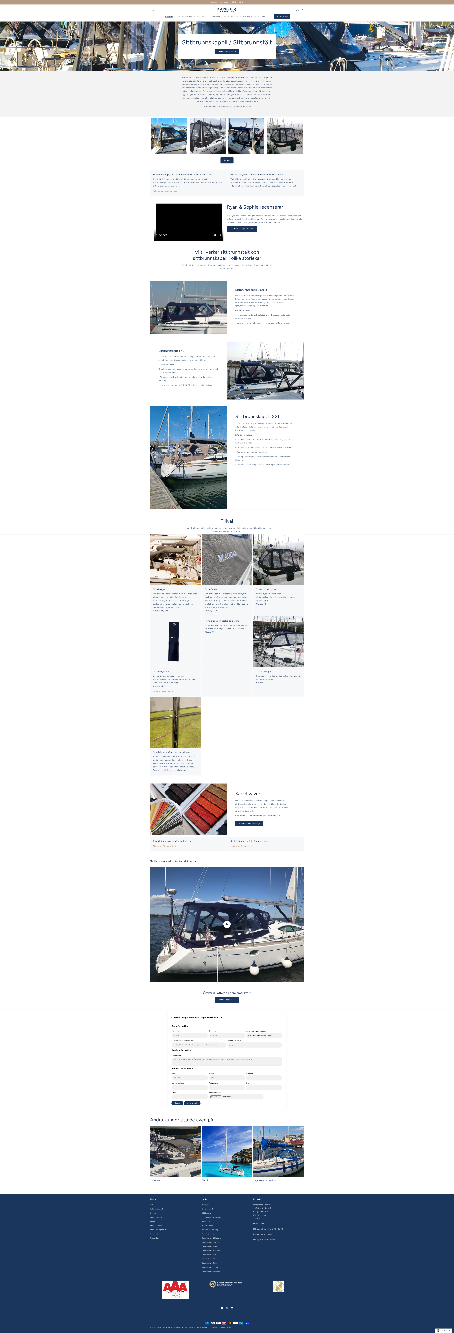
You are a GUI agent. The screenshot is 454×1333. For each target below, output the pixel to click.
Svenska (444, 1331)
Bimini (205, 1180)
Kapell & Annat (161, 1327)
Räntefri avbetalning (210, 1230)
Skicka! (177, 1103)
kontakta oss (226, 106)
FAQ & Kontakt (156, 1217)
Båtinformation (180, 1026)
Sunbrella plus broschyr (249, 824)
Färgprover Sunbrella (239, 846)
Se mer (227, 160)
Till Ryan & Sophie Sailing (242, 229)
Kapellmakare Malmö (210, 1246)
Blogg (152, 1221)
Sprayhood (155, 1180)
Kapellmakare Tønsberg (211, 1271)
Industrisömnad (156, 1209)
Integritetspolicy (157, 1234)
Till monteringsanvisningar (165, 191)
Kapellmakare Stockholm (212, 1234)
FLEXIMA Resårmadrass (211, 1217)
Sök (151, 1205)
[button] (152, 9)
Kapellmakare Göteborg (211, 1238)
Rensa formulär (192, 1103)
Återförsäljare (207, 1226)
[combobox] (443, 1331)
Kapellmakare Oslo (209, 1263)
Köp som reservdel (161, 691)
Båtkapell (205, 1205)
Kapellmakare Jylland (210, 1259)
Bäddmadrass (207, 1213)
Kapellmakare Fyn (209, 1255)
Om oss (153, 1213)
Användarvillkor (202, 1327)
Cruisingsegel (207, 1209)
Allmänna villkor (156, 1226)
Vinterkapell (206, 1221)
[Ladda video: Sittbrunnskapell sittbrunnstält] (227, 924)
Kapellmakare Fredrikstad (212, 1267)
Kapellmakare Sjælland (211, 1251)
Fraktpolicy (154, 1238)
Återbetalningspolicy (158, 1230)
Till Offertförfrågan (227, 51)
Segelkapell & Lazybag (264, 1180)
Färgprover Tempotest (163, 846)
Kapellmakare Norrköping (212, 1242)
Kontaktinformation (183, 1068)
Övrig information (181, 1050)
